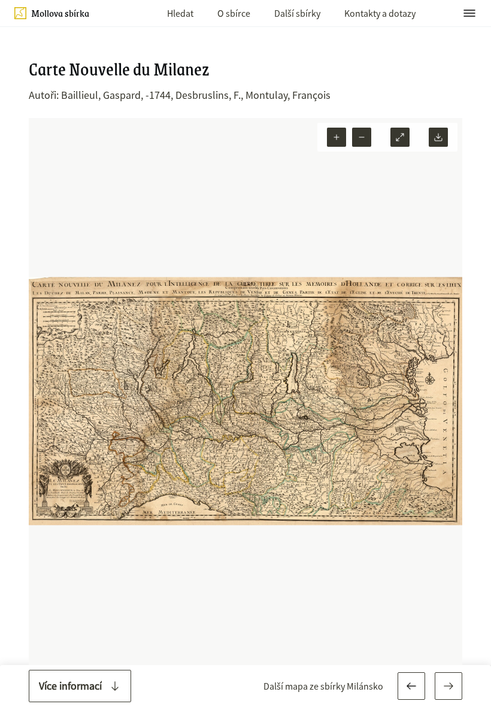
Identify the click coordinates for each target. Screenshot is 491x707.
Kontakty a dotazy (380, 13)
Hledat (180, 13)
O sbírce (233, 13)
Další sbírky (297, 13)
